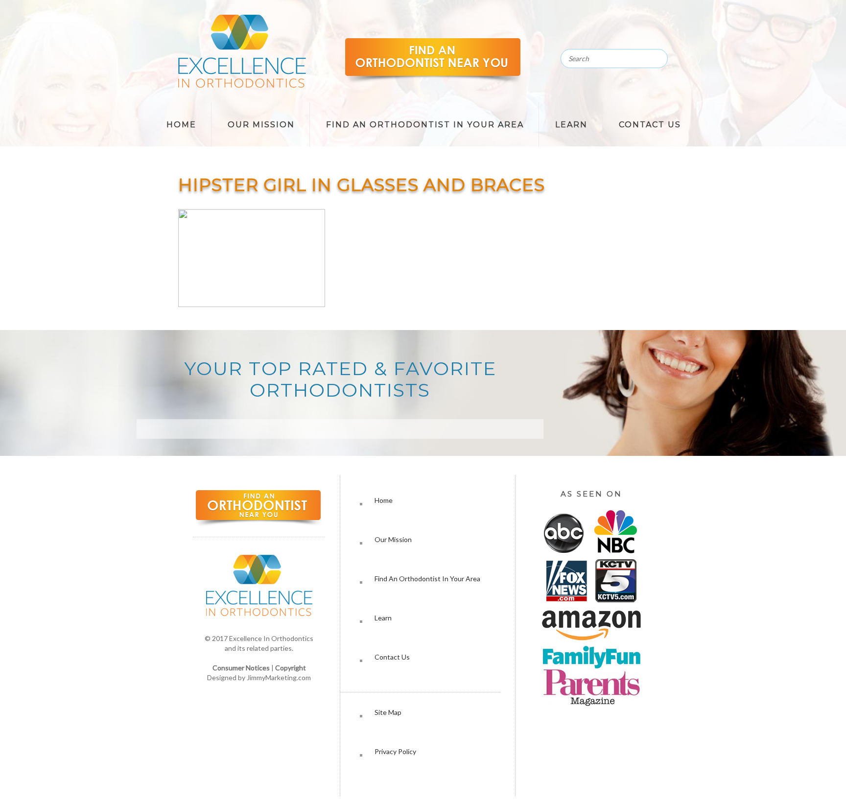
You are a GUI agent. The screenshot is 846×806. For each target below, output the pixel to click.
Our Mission (261, 124)
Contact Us (650, 124)
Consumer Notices (241, 668)
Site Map (388, 712)
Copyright (290, 668)
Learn (571, 124)
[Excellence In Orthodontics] (242, 85)
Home (181, 124)
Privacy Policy (395, 751)
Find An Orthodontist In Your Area (425, 124)
